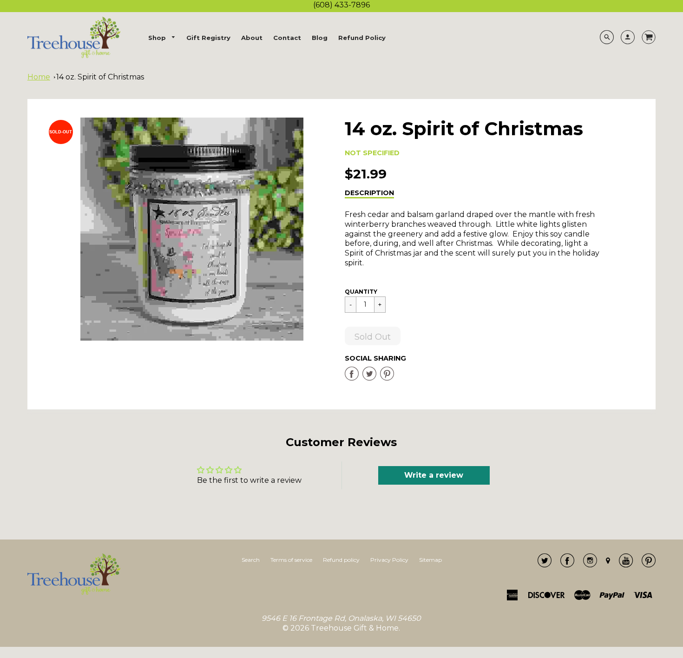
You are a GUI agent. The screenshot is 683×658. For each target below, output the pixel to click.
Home (38, 76)
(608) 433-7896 (341, 4)
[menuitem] (162, 38)
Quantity (361, 291)
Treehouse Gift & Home (355, 628)
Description (369, 193)
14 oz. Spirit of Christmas (100, 76)
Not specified (372, 153)
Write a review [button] (433, 475)
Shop (158, 37)
